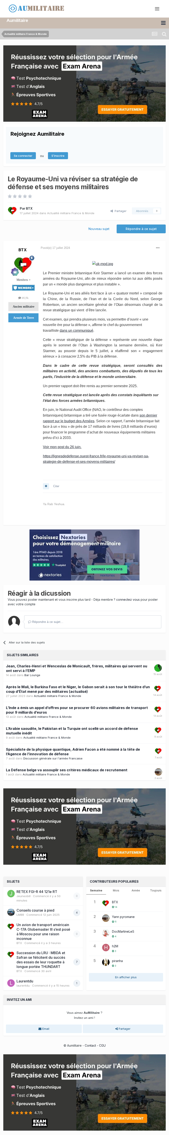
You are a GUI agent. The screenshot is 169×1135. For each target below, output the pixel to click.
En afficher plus (126, 977)
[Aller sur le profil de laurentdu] (11, 983)
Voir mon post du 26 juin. (62, 447)
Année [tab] (136, 890)
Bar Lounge (32, 675)
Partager (120, 211)
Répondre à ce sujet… (47, 622)
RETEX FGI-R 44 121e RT (37, 891)
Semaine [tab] (96, 890)
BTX (29, 208)
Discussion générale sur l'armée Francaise (53, 758)
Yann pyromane (123, 917)
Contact (90, 1045)
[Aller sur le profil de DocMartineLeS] (106, 933)
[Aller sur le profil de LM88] (11, 912)
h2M (115, 946)
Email (45, 1028)
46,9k (25, 297)
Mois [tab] (116, 890)
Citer (56, 486)
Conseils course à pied (35, 910)
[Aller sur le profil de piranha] (106, 962)
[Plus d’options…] (157, 248)
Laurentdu (25, 981)
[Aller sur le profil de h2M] (106, 947)
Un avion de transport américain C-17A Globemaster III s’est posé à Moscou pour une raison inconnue (43, 932)
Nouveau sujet (98, 229)
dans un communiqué (76, 330)
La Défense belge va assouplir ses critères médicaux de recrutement (66, 770)
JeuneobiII (24, 896)
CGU (102, 1045)
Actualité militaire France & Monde (70, 213)
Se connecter (23, 155)
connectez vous (128, 599)
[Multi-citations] (46, 486)
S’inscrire (57, 155)
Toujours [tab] (156, 890)
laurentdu (23, 985)
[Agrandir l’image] (102, 263)
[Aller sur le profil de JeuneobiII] (11, 893)
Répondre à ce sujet (141, 229)
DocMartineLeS (123, 931)
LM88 (20, 914)
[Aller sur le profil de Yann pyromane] (158, 772)
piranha (117, 961)
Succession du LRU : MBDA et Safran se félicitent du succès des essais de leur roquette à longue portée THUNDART (41, 960)
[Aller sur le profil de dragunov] (158, 668)
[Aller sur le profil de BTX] (12, 211)
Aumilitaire (17, 20)
